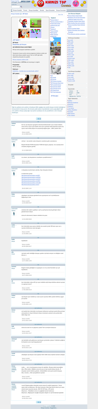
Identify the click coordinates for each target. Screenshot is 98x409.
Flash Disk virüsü (55, 23)
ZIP (52, 75)
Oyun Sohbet (54, 31)
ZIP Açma (53, 79)
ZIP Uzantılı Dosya (56, 84)
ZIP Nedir (25, 13)
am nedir (70, 40)
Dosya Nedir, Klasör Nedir (75, 15)
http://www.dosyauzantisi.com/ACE (31, 179)
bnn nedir (70, 75)
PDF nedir (71, 60)
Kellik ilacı (53, 36)
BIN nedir (70, 42)
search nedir (71, 80)
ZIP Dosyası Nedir (56, 86)
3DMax (70, 100)
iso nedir (70, 56)
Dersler (42, 10)
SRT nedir (71, 63)
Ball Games (54, 32)
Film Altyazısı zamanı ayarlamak (77, 34)
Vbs (69, 67)
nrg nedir (70, 52)
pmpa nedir (71, 79)
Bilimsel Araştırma (73, 102)
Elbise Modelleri (72, 109)
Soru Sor (60, 14)
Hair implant (71, 115)
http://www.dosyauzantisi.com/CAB (31, 182)
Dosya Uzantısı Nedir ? (57, 21)
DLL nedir (71, 62)
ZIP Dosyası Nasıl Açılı (57, 83)
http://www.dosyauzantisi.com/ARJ (31, 181)
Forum (25, 10)
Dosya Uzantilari (33, 10)
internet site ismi (55, 25)
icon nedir (71, 77)
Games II (53, 29)
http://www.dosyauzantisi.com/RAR (31, 177)
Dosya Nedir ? (55, 20)
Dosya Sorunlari (61, 10)
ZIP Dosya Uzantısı (56, 81)
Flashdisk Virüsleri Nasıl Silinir (76, 21)
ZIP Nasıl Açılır (55, 90)
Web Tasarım (54, 34)
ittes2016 (70, 104)
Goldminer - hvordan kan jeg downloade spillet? (26, 71)
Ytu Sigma (71, 108)
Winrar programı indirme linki (20, 59)
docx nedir (71, 47)
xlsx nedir (70, 49)
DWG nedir (71, 65)
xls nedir (70, 43)
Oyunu (52, 27)
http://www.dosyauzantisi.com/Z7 (30, 184)
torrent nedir (71, 58)
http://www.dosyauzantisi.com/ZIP (31, 175)
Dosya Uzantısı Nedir (74, 28)
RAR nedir (71, 51)
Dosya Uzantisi (17, 10)
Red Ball (70, 111)
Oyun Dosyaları (50, 10)
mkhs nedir (71, 73)
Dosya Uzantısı (15, 13)
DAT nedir (71, 45)
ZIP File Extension (56, 92)
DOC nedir (71, 54)
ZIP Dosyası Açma (56, 88)
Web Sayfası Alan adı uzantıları (76, 23)
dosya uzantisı (47, 406)
